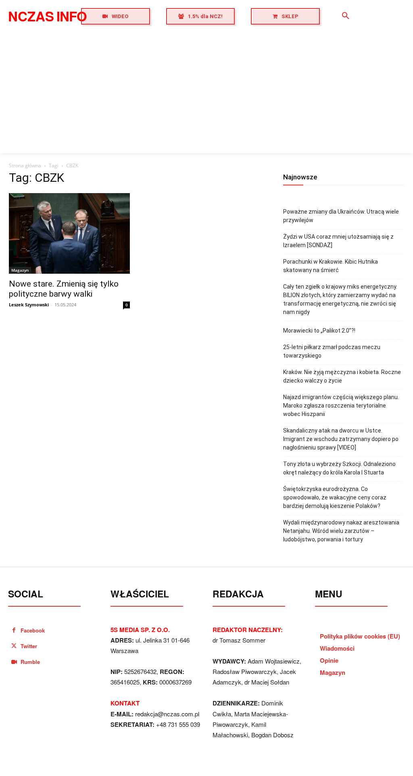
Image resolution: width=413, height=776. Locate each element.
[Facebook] (14, 630)
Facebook (33, 630)
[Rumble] (14, 662)
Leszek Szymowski (29, 305)
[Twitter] (14, 646)
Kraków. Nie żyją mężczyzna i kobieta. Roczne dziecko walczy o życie (342, 376)
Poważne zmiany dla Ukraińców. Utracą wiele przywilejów (341, 215)
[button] (345, 16)
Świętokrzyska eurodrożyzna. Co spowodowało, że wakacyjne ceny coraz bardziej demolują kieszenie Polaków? (334, 497)
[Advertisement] (206, 92)
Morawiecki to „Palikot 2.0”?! (319, 330)
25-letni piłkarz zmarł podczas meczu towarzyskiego (331, 351)
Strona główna (25, 165)
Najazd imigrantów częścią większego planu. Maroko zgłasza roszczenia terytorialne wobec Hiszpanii (341, 405)
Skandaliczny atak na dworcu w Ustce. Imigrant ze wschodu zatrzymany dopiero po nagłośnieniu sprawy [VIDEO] (340, 439)
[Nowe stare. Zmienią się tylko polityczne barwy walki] (69, 233)
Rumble (30, 662)
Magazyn (20, 270)
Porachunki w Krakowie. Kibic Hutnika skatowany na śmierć (330, 265)
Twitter (29, 646)
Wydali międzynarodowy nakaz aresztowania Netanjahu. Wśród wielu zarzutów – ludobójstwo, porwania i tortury (341, 531)
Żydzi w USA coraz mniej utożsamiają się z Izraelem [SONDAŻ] (338, 240)
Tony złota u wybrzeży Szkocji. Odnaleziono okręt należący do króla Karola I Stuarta (339, 468)
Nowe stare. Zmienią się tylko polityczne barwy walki (64, 289)
